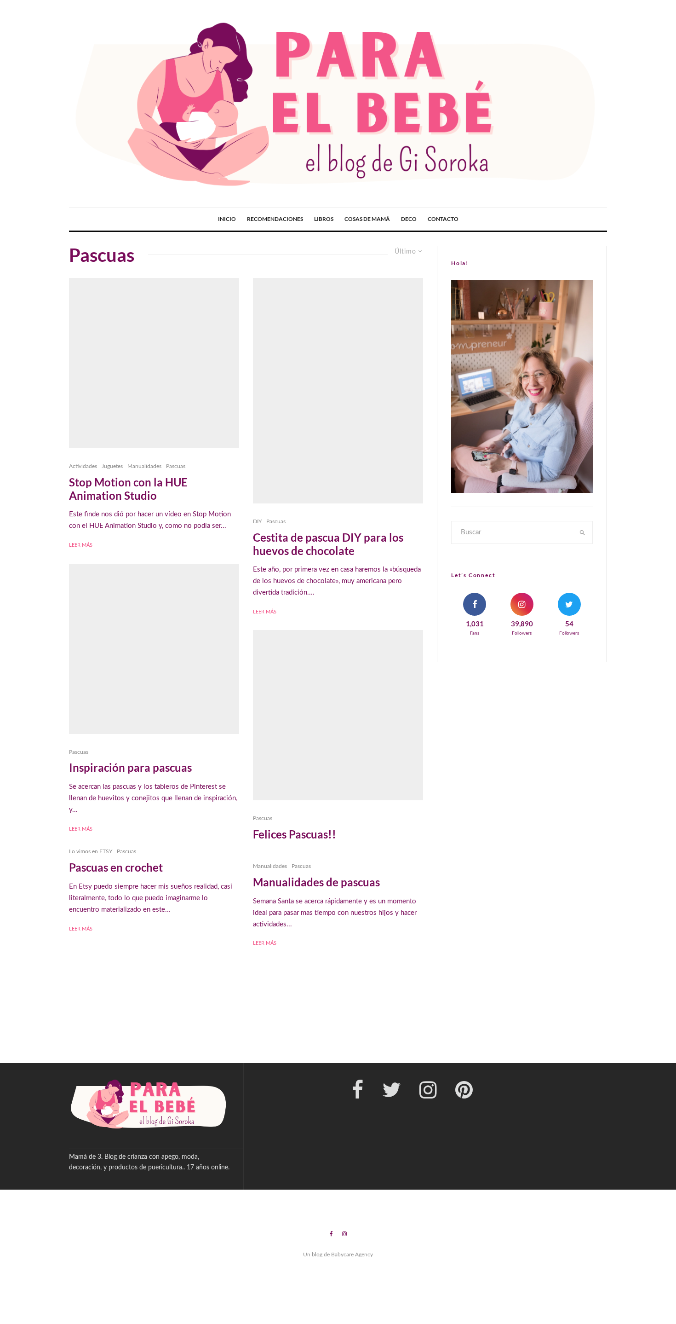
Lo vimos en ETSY (90, 851)
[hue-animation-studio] (154, 363)
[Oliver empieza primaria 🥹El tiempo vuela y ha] (617, 1024)
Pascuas (175, 466)
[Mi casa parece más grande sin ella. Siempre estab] (393, 1024)
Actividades (83, 466)
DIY (257, 521)
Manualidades (144, 466)
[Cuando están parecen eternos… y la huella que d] (169, 1024)
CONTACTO (443, 218)
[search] (582, 532)
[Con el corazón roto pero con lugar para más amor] (58, 1024)
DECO (409, 218)
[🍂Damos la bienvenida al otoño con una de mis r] (281, 1024)
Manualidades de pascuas (316, 882)
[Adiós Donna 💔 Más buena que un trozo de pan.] (505, 1024)
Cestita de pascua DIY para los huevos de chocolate (328, 544)
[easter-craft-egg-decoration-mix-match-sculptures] (154, 649)
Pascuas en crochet (116, 867)
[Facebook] (331, 1234)
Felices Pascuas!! (294, 834)
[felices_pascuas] (338, 715)
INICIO (227, 218)
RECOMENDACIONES (275, 218)
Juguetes (112, 466)
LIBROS (323, 218)
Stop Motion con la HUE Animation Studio (128, 489)
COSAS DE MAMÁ (367, 218)
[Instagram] (344, 1234)
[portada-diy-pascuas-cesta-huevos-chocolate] (338, 390)
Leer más (80, 545)
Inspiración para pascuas (130, 767)
